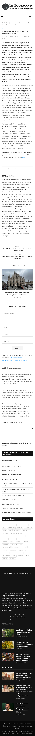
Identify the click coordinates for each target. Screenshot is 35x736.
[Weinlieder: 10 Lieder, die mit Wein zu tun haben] (8, 633)
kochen (5, 541)
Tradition (27, 553)
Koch (19, 539)
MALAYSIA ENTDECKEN (9, 479)
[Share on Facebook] (23, 169)
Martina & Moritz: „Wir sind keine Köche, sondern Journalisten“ (24, 675)
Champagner (11, 527)
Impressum (28, 724)
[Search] (33, 16)
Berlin (25, 525)
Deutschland (28, 527)
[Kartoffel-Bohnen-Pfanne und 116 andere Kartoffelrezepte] (8, 645)
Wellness (20, 555)
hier (23, 157)
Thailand (5, 553)
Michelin (26, 541)
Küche (11, 541)
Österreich (12, 558)
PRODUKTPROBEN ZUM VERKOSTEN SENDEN (16, 512)
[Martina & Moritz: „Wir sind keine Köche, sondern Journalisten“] (8, 676)
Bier (4, 527)
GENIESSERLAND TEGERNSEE (11, 475)
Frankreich (17, 530)
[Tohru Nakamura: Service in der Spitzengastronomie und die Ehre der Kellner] (8, 707)
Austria (5, 525)
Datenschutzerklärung (25, 726)
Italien (5, 539)
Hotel (22, 536)
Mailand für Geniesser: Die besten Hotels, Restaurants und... (17, 294)
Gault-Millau (26, 530)
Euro (10, 530)
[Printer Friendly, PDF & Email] (11, 161)
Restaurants (6, 547)
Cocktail (19, 527)
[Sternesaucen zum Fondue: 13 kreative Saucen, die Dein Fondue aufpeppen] (8, 657)
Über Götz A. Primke (9, 726)
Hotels (29, 536)
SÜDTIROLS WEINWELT (9, 500)
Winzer (5, 558)
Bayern (19, 525)
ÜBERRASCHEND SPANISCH (11, 504)
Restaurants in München (19, 547)
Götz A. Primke (13, 36)
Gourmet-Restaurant (16, 533)
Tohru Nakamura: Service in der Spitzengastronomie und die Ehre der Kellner (23, 708)
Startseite (4, 23)
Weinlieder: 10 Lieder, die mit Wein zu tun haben (24, 632)
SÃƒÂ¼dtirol (22, 550)
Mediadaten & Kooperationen (13, 724)
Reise (13, 23)
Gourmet (5, 533)
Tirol (12, 553)
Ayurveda (12, 525)
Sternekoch (13, 550)
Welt (27, 555)
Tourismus (19, 553)
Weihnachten (6, 555)
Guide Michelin (7, 536)
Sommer (5, 550)
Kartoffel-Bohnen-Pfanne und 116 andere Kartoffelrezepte (24, 644)
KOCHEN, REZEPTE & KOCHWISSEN (13, 496)
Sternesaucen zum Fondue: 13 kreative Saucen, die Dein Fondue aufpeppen (23, 657)
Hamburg (16, 536)
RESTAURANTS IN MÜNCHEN (11, 466)
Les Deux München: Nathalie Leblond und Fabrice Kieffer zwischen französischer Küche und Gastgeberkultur (24, 691)
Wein (14, 555)
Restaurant (19, 544)
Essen (4, 530)
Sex (29, 547)
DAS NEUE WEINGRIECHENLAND (12, 508)
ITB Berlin (12, 539)
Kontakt (17, 728)
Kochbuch (25, 539)
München (18, 541)
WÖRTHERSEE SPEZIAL (9, 471)
